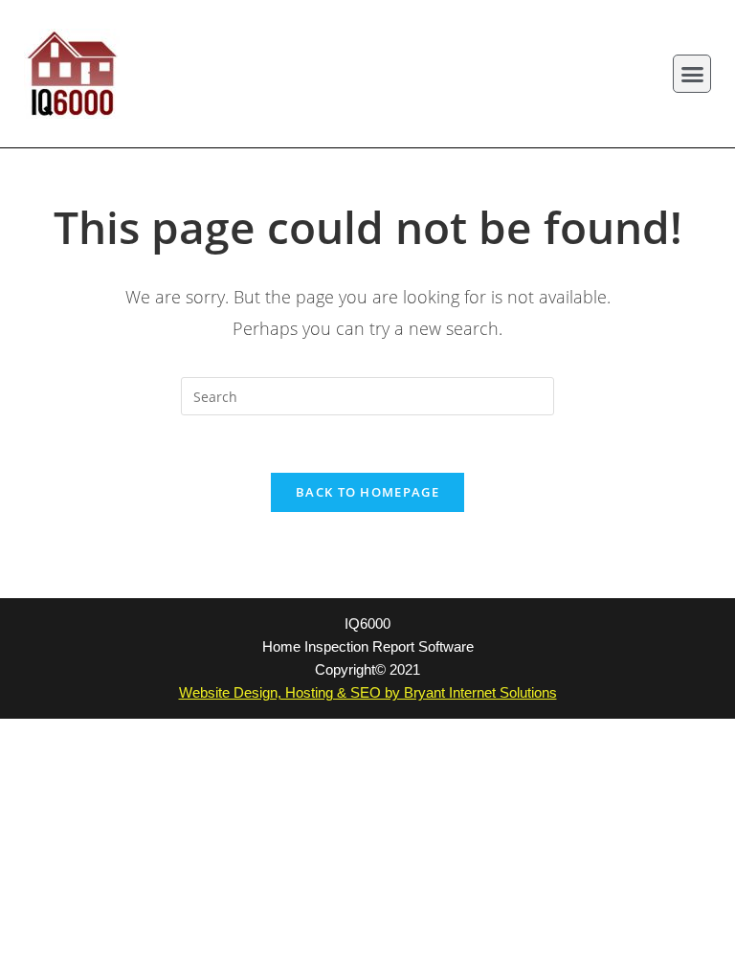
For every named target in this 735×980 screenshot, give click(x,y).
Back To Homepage (367, 492)
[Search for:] (367, 395)
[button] (692, 74)
